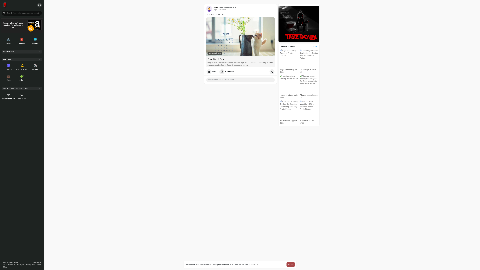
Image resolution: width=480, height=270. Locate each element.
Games (8, 43)
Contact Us (12, 265)
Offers (21, 80)
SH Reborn (22, 98)
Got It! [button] (290, 265)
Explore (9, 69)
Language (37, 262)
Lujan (216, 7)
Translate (222, 10)
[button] (22, 13)
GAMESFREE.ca (8, 98)
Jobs (8, 80)
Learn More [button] (253, 265)
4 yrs (216, 10)
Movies (35, 69)
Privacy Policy (30, 265)
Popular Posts (21, 69)
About (4, 265)
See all (315, 47)
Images (35, 43)
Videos (22, 43)
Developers (20, 265)
